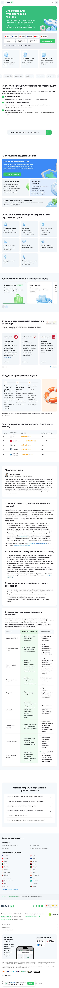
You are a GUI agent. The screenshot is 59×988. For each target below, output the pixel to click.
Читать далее (7, 357)
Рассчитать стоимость (12, 174)
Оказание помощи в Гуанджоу (9, 342)
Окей (30, 983)
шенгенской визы (24, 537)
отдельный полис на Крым (22, 545)
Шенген (16, 36)
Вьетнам (45, 36)
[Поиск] (52, 2)
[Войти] (56, 2)
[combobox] (9, 41)
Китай (37, 36)
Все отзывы (53, 367)
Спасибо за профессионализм (27, 342)
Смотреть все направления (10, 889)
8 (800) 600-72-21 (6, 916)
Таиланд (30, 36)
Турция (8, 36)
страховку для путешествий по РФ (37, 543)
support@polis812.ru (30, 916)
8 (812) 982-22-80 (6, 919)
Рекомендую (44, 341)
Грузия (23, 36)
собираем (12, 982)
